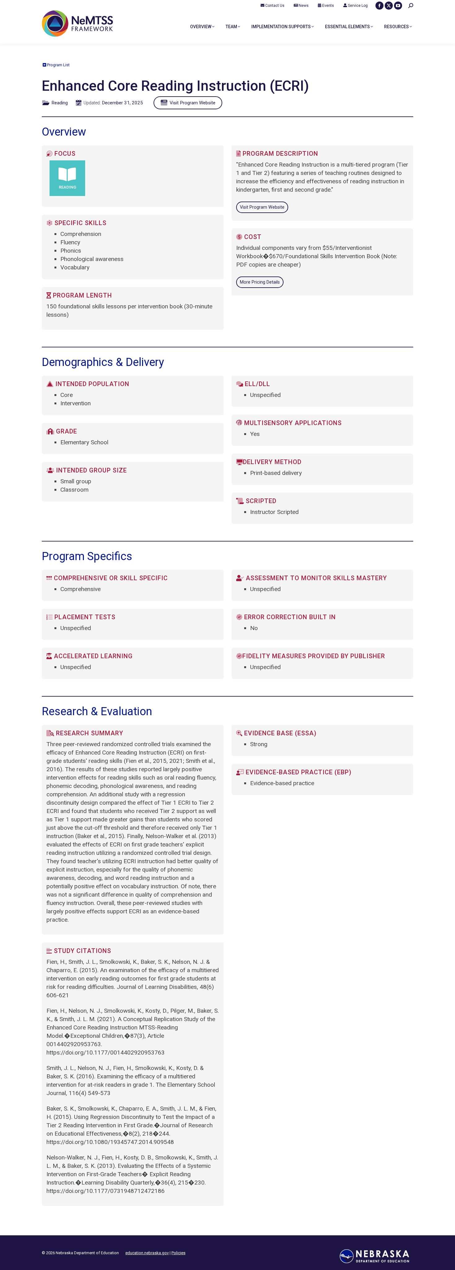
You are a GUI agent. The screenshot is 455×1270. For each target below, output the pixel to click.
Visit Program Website (191, 103)
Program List (58, 65)
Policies (178, 1252)
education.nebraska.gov (147, 1252)
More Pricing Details (260, 282)
